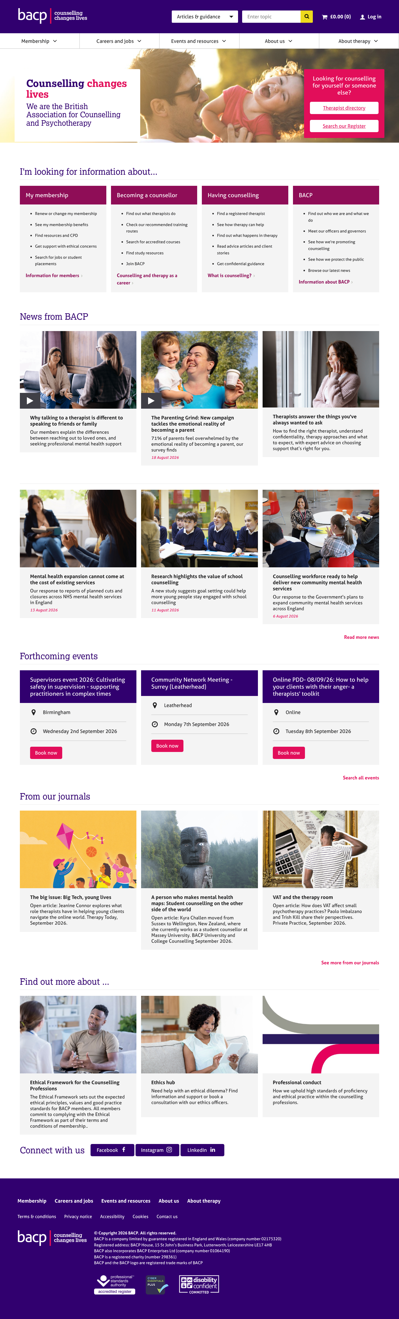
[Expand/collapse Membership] (55, 41)
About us (275, 41)
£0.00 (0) (340, 16)
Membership (35, 41)
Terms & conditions (37, 1216)
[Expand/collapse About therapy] (376, 41)
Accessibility (112, 1216)
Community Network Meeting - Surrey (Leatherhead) (192, 683)
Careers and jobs (115, 41)
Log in (374, 16)
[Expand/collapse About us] (290, 41)
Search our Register (344, 126)
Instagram (153, 1150)
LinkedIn (198, 1150)
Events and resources (194, 41)
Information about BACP (324, 282)
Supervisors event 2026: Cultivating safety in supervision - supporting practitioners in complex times (77, 686)
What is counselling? (229, 275)
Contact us (167, 1216)
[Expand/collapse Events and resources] (224, 41)
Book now (46, 753)
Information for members (52, 275)
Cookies (140, 1216)
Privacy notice (78, 1216)
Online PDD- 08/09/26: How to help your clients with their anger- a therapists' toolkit (321, 686)
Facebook (108, 1150)
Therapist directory (344, 108)
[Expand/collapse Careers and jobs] (139, 41)
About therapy (354, 41)
